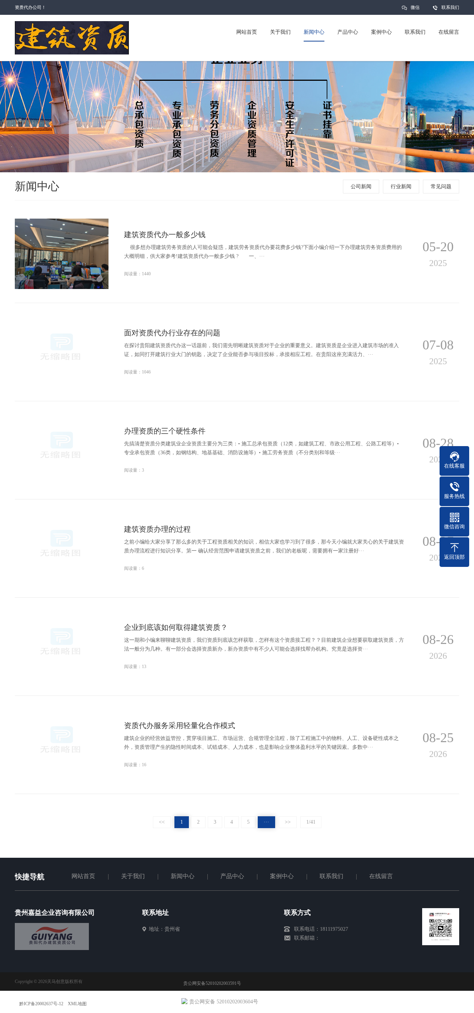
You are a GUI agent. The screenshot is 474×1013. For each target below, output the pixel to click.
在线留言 (381, 876)
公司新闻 (361, 186)
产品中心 (232, 876)
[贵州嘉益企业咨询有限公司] (52, 948)
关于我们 (133, 876)
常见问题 (441, 186)
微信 (415, 7)
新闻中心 (182, 876)
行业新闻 (401, 186)
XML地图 (77, 1003)
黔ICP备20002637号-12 (41, 1003)
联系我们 (450, 7)
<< (162, 822)
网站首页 (83, 876)
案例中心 (282, 876)
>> (288, 822)
